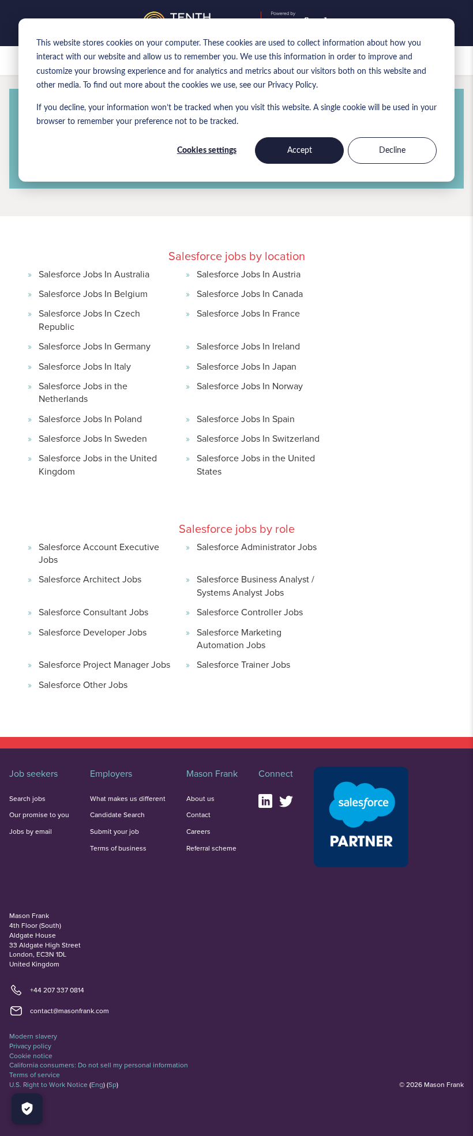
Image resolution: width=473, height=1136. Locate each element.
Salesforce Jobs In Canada (250, 293)
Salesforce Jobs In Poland (90, 418)
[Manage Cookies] (27, 1108)
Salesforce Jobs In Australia (94, 274)
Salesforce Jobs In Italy (85, 366)
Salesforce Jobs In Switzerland (258, 438)
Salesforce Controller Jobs (250, 611)
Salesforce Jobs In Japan (246, 366)
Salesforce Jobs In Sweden (93, 438)
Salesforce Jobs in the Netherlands (83, 392)
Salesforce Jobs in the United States (256, 464)
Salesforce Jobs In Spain (246, 418)
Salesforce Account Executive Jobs (99, 553)
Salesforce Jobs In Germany (95, 346)
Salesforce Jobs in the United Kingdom (98, 464)
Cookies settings (206, 150)
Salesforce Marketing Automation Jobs (239, 638)
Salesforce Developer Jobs (93, 632)
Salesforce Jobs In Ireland (248, 346)
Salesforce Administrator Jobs (257, 546)
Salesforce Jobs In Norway (250, 385)
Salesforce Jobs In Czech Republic (89, 319)
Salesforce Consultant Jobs (93, 611)
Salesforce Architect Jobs (90, 579)
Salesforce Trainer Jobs (243, 664)
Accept (299, 150)
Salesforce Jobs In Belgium (93, 293)
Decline (392, 150)
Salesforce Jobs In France (248, 313)
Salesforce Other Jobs (83, 684)
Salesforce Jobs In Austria (249, 274)
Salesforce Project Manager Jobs (104, 664)
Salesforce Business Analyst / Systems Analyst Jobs (255, 585)
